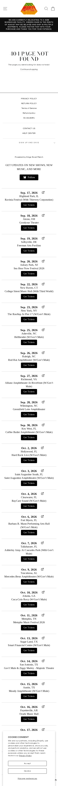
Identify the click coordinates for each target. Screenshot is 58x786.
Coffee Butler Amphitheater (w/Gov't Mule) (29, 432)
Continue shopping (29, 69)
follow (31, 177)
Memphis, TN (29, 618)
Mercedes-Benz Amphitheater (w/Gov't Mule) (28, 576)
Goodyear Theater (29, 222)
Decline (27, 771)
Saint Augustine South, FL (29, 474)
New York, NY (29, 310)
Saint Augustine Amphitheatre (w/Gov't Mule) (29, 478)
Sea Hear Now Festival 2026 (29, 268)
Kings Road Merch (34, 157)
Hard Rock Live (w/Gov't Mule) (29, 455)
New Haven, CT (29, 287)
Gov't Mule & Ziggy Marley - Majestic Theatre (29, 668)
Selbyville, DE (29, 242)
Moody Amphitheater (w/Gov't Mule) (29, 691)
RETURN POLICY (29, 103)
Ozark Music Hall (29, 714)
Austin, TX (29, 687)
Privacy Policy (25, 756)
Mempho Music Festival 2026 (29, 622)
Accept (27, 763)
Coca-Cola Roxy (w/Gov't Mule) (29, 599)
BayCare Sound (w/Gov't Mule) (29, 500)
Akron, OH (29, 219)
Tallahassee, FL (29, 546)
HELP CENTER (28, 133)
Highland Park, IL (29, 196)
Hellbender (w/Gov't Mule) (29, 337)
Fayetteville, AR (29, 710)
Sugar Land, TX (29, 641)
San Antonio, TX (29, 664)
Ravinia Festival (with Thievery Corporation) (29, 199)
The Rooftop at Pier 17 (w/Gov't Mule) (29, 314)
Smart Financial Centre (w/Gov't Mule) (29, 645)
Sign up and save (29, 142)
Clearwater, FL (29, 497)
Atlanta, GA (28, 596)
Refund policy (29, 113)
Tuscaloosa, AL (29, 573)
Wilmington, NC (29, 405)
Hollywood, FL (29, 451)
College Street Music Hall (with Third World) (29, 291)
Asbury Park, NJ (29, 264)
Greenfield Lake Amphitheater (29, 409)
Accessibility (29, 118)
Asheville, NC (29, 333)
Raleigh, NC (29, 356)
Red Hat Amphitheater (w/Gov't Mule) (29, 360)
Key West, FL (29, 428)
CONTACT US (29, 128)
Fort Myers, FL (29, 520)
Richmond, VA (29, 379)
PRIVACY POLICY (29, 99)
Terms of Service (29, 108)
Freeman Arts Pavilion (29, 245)
